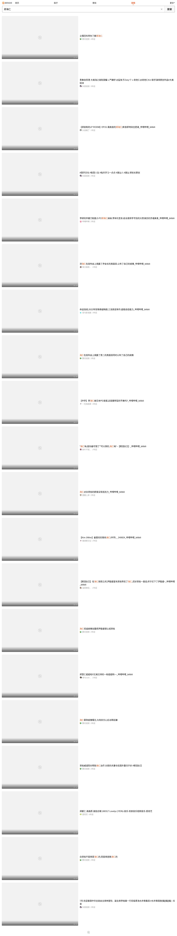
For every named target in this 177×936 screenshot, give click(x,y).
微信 (94, 3)
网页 (17, 3)
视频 (133, 3)
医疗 (56, 3)
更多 (172, 3)
